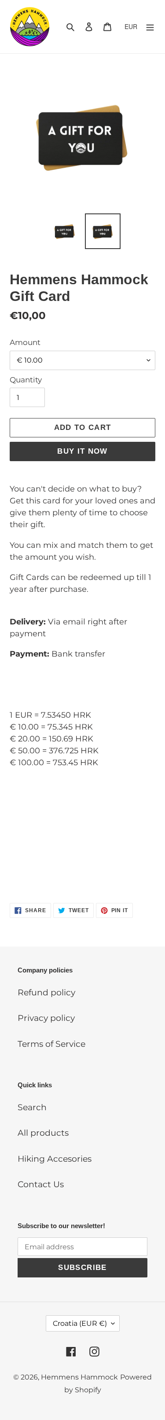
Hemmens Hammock (79, 1377)
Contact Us (41, 1184)
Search (32, 1107)
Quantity (26, 379)
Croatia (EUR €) (80, 1323)
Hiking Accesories (55, 1159)
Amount (25, 342)
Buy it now (82, 451)
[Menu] (150, 26)
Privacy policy (46, 1018)
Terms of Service (51, 1044)
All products (43, 1133)
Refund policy (46, 992)
